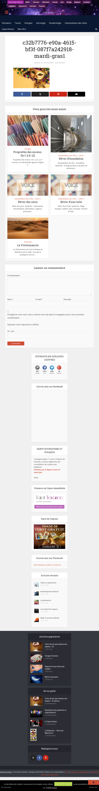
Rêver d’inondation (71, 158)
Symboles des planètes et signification (55, 711)
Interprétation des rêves (76, 23)
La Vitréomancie (28, 245)
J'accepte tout (63, 784)
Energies (28, 23)
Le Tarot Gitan (51, 721)
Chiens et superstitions (48, 583)
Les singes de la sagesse (48, 609)
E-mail (39, 299)
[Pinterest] (46, 758)
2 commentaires (51, 715)
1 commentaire (50, 724)
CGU (66, 772)
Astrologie (41, 23)
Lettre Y (38, 199)
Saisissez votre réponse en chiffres (23, 324)
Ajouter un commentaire (44, 63)
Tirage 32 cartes (51, 656)
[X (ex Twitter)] (33, 758)
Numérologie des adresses (49, 591)
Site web (67, 299)
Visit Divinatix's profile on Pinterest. (47, 565)
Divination (6, 23)
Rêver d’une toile (71, 202)
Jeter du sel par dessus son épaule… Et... (56, 645)
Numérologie (55, 23)
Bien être (22, 29)
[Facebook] (39, 758)
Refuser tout (93, 787)
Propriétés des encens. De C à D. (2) (27, 153)
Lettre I (81, 155)
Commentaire (13, 275)
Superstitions (8, 29)
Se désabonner (53, 775)
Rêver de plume (51, 677)
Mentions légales (6, 772)
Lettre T (81, 199)
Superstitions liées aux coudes (54, 667)
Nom (10, 299)
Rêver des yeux (28, 202)
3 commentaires (51, 704)
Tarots (18, 23)
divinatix (61, 63)
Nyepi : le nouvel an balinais (49, 618)
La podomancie (45, 600)
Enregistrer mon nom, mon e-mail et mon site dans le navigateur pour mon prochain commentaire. (45, 316)
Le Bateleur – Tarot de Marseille (54, 731)
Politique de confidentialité (79, 772)
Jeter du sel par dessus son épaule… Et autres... (56, 699)
